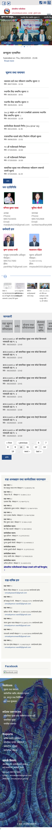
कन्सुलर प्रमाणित (11, 52)
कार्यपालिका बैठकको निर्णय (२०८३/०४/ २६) (21, 126)
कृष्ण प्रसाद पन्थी (11, 250)
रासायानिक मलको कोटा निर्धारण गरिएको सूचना (22, 136)
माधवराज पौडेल (35, 250)
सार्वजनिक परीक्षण (10, 750)
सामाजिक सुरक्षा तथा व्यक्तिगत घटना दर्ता (19, 716)
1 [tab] (21, 47)
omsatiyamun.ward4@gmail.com (17, 625)
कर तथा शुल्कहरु (10, 701)
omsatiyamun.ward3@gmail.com (18, 615)
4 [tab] (30, 47)
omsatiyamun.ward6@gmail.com (18, 647)
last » (38, 451)
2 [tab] (24, 47)
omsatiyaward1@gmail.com (16, 593)
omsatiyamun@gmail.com (21, 775)
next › (27, 451)
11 (28, 447)
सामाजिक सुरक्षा (10, 720)
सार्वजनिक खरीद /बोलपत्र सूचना (16, 693)
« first (9, 443)
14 (13, 451)
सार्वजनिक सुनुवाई (10, 746)
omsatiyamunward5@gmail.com (17, 636)
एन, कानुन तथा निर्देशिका (13, 697)
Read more (9, 61)
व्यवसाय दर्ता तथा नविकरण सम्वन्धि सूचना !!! (22, 81)
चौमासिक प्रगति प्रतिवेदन (14, 742)
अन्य (7, 181)
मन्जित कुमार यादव (11, 208)
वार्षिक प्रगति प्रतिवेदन (12, 738)
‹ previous (23, 443)
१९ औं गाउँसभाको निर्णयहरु (15, 147)
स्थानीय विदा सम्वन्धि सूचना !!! (25, 17)
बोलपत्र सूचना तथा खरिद (41, 326)
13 (44, 447)
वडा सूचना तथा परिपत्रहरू (7, 326)
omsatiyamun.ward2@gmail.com (18, 604)
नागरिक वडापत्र (10, 724)
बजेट (17, 326)
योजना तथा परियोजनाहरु (28, 326)
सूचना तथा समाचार (11, 689)
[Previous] (2, 37)
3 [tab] (27, 47)
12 (36, 447)
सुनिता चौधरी (37, 208)
